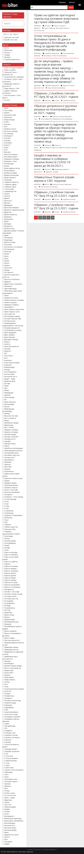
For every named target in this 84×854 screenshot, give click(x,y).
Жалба (6, 254)
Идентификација (10, 288)
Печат (6, 520)
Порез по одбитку (58, 148)
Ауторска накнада (11, 131)
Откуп (6, 504)
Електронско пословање (49, 187)
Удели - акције (9, 798)
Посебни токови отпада (13, 594)
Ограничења (9, 471)
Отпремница (8, 513)
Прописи (48, 100)
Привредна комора (11, 647)
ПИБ (5, 522)
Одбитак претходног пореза (59, 28)
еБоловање (8, 238)
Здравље (49, 172)
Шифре (7, 844)
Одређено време (10, 483)
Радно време (9, 677)
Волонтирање (9, 170)
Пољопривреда (66, 119)
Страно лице (9, 768)
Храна (6, 832)
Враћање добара (10, 173)
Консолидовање (10, 372)
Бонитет (7, 145)
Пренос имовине (10, 631)
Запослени (8, 268)
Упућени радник (10, 807)
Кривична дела (9, 381)
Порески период (10, 580)
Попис (6, 550)
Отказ (6, 501)
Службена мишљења (52, 53)
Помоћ (6, 545)
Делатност (8, 201)
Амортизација (9, 120)
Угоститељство (39, 31)
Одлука (7, 481)
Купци (6, 386)
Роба (6, 710)
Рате (6, 684)
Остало (56, 100)
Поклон (7, 538)
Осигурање (8, 494)
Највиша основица (11, 430)
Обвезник (7, 462)
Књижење (8, 360)
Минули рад (8, 425)
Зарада (6, 270)
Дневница (7, 217)
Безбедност (8, 136)
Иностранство (9, 314)
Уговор (7, 791)
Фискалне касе (9, 825)
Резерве (7, 693)
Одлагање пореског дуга (13, 478)
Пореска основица (11, 566)
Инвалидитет (9, 307)
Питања (47, 26)
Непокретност (9, 457)
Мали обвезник (10, 402)
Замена (7, 265)
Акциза (6, 113)
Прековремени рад (11, 622)
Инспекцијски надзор (12, 316)
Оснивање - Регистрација (13, 497)
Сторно (7, 765)
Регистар (7, 691)
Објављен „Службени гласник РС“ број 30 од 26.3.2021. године (56, 95)
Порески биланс (10, 573)
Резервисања (9, 696)
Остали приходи (10, 499)
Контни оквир (9, 374)
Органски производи (11, 492)
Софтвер (7, 742)
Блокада (7, 140)
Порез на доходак (11, 552)
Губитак (7, 196)
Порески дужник (10, 575)
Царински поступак (11, 835)
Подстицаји (8, 536)
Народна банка (9, 444)
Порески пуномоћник (12, 585)
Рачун (6, 687)
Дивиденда (8, 205)
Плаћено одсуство (11, 527)
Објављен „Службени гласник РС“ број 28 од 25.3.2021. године (56, 206)
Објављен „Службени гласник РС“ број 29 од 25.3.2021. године (56, 193)
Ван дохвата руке (10, 157)
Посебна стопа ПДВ (11, 592)
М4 (5, 400)
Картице (7, 349)
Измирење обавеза (11, 305)
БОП (50, 119)
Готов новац (9, 189)
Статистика (8, 756)
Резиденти (8, 698)
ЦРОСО (7, 837)
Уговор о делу (9, 793)
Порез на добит (10, 70)
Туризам (7, 784)
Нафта (6, 446)
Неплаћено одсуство (12, 455)
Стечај (6, 763)
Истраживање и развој (12, 330)
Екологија (7, 245)
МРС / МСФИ (9, 427)
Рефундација (9, 707)
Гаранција (8, 180)
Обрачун (7, 464)
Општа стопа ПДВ (11, 490)
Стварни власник (10, 761)
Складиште (8, 730)
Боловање (47, 56)
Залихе (6, 261)
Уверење (7, 786)
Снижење (7, 740)
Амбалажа (8, 117)
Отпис (54, 56)
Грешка (7, 194)
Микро (6, 420)
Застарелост (9, 272)
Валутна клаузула (10, 154)
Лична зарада (9, 397)
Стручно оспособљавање (14, 770)
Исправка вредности (12, 328)
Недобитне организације (13, 448)
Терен (6, 777)
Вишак (6, 166)
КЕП (5, 353)
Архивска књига (10, 129)
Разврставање (9, 680)
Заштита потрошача (11, 279)
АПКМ (6, 122)
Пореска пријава (71, 148)
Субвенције (8, 772)
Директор (7, 212)
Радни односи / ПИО (11, 88)
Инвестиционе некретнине (14, 309)
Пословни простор (11, 599)
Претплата (38, 849)
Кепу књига (8, 356)
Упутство (7, 805)
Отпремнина (8, 511)
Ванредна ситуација (11, 159)
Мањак (7, 407)
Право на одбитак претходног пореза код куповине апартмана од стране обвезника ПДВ (56, 18)
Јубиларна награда (11, 339)
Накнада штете (10, 439)
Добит (6, 221)
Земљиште (8, 286)
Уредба (55, 172)
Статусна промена (11, 758)
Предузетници (9, 619)
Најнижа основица (11, 432)
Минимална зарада (11, 423)
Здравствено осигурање (13, 284)
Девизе (7, 198)
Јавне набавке (9, 335)
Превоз (7, 617)
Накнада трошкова (11, 437)
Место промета (10, 418)
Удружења (8, 800)
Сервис (6, 724)
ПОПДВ (7, 548)
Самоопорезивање (11, 712)
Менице (7, 413)
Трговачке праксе (10, 781)
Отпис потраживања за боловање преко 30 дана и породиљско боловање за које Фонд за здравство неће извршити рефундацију (54, 43)
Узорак (6, 802)
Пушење (7, 675)
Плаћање (7, 525)
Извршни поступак (11, 298)
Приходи (7, 661)
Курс (6, 388)
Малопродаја (9, 404)
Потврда (7, 606)
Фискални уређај (10, 830)
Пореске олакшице (11, 571)
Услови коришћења (50, 849)
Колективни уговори (11, 363)
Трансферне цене (10, 779)
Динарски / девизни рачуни (14, 210)
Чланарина (8, 842)
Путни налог (8, 673)
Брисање (7, 152)
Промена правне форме (13, 666)
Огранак (7, 469)
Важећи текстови (10, 40)
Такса (6, 774)
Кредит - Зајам (9, 379)
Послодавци (8, 601)
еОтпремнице (9, 249)
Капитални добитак (11, 346)
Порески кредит (10, 578)
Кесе (6, 358)
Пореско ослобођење (12, 587)
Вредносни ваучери (11, 175)
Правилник (38, 150)
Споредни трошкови (11, 751)
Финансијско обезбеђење (13, 821)
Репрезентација (10, 703)
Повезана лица (9, 529)
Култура (7, 383)
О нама (29, 849)
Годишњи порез (10, 187)
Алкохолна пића (10, 115)
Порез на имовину (58, 88)
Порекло (7, 564)
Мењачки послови (11, 416)
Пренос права (9, 638)
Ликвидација (8, 393)
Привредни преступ (11, 649)
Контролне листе (10, 376)
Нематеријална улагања (13, 450)
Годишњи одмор (10, 184)
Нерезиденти (46, 148)
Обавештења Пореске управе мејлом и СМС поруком (54, 178)
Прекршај (7, 624)
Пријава (62, 2)
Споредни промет (10, 749)
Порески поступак (11, 582)
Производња (9, 663)
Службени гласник (69, 100)
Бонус (6, 147)
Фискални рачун (10, 828)
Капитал (7, 344)
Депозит (7, 203)
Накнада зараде (10, 434)
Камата (7, 342)
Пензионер (8, 518)
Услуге (6, 814)
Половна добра (10, 541)
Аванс (6, 108)
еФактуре (7, 251)
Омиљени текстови (11, 37)
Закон (6, 256)
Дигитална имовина (11, 208)
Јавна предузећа (10, 332)
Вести (47, 116)
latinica (72, 2)
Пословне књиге (10, 596)
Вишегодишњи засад (12, 168)
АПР (5, 127)
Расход (6, 682)
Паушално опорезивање (13, 515)
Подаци (7, 55)
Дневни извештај (10, 214)
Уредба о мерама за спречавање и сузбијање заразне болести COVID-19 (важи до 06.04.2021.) (52, 160)
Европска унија (9, 242)
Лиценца (7, 395)
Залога (6, 263)
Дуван (6, 235)
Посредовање (9, 603)
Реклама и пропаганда (12, 700)
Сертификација (9, 726)
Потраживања (62, 56)
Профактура (8, 670)
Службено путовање (12, 737)
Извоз (6, 295)
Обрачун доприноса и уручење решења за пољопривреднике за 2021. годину (55, 109)
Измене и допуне (10, 302)
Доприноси (57, 119)
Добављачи (8, 219)
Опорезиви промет (11, 485)
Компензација (9, 367)
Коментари (8, 50)
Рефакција (8, 705)
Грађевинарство (10, 191)
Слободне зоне (10, 733)
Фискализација (9, 823)
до (11, 34)
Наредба (7, 441)
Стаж (6, 754)
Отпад (6, 506)
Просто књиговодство (12, 668)
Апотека (7, 124)
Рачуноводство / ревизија (14, 77)
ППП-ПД (7, 610)
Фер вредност (9, 816)
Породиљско (9, 589)
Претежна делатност (12, 640)
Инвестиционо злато (12, 312)
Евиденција (8, 240)
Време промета (10, 177)
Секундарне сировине (12, 717)
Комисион (8, 365)
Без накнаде (8, 133)
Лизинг (6, 390)
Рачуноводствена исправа (14, 689)
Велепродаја (9, 164)
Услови (7, 811)
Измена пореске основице (14, 300)
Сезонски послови (11, 714)
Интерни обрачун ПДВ (12, 319)
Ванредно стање (10, 161)
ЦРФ (6, 839)
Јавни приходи (9, 337)
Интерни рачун (9, 321)
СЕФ (5, 728)
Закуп (46, 28)
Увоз (6, 788)
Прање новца (9, 615)
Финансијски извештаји (12, 818)
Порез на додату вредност (14, 68)
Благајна (7, 138)
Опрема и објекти (11, 488)
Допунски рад (9, 228)
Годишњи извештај (11, 182)
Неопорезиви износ (11, 453)
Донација (7, 224)
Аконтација (45, 119)
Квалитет (7, 351)
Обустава (7, 467)
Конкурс (7, 369)
